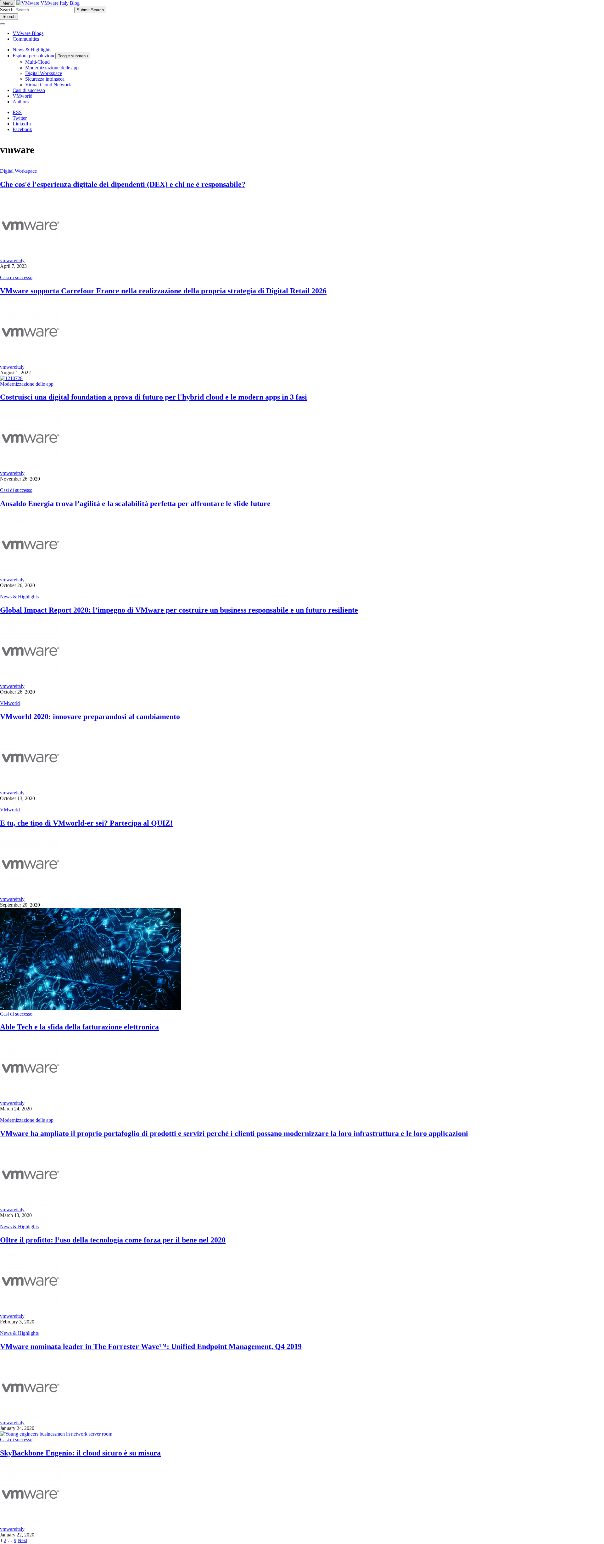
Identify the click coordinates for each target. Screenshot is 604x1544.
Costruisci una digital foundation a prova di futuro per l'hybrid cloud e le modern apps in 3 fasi (153, 397)
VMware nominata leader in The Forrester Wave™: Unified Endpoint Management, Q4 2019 (151, 1346)
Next (22, 1540)
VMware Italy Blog (60, 3)
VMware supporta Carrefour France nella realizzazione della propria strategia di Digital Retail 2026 (163, 291)
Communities (26, 39)
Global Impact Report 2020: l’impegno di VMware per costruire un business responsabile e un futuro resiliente (179, 610)
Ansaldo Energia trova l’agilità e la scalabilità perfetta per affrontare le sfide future (135, 503)
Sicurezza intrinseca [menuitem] (44, 79)
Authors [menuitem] (21, 101)
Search (7, 9)
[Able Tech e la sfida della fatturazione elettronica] (90, 1008)
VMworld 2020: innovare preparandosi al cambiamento (90, 716)
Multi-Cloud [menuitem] (37, 62)
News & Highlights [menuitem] (32, 49)
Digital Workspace (18, 171)
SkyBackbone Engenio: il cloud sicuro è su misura (80, 1453)
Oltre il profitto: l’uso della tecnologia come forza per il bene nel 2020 (113, 1240)
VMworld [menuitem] (22, 96)
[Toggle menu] (2, 24)
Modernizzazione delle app (26, 384)
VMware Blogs (28, 33)
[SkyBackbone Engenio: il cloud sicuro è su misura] (56, 1434)
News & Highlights (19, 596)
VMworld (10, 703)
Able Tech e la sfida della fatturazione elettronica (79, 1027)
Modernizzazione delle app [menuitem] (52, 67)
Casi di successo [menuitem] (29, 90)
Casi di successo (16, 277)
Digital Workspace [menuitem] (43, 73)
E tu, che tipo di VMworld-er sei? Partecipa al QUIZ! (86, 823)
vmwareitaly (12, 260)
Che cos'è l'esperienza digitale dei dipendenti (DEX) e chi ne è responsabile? (122, 184)
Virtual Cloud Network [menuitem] (48, 84)
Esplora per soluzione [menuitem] (34, 55)
